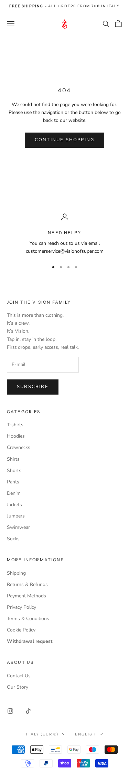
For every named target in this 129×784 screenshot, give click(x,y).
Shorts (14, 470)
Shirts (13, 459)
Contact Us (19, 675)
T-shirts (15, 424)
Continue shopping (65, 140)
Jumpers (16, 516)
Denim (14, 493)
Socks (13, 538)
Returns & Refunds (27, 584)
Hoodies (16, 436)
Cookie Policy (21, 630)
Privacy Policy (21, 607)
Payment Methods (26, 596)
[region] (64, 234)
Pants (13, 482)
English (85, 734)
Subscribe (33, 387)
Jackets (14, 504)
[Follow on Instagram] (10, 711)
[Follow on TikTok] (28, 711)
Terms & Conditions (28, 618)
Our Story (17, 687)
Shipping (16, 573)
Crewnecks (18, 447)
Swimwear (18, 527)
